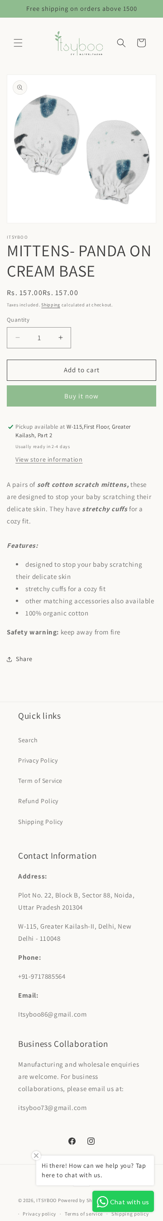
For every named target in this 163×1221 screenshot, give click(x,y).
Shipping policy (130, 1214)
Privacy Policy (38, 760)
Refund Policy (38, 801)
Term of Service (40, 781)
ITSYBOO (46, 1200)
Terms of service (84, 1214)
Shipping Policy (40, 822)
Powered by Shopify (81, 1200)
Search (28, 740)
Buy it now (81, 396)
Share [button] (24, 659)
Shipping (50, 305)
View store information (48, 459)
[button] (18, 43)
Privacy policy (39, 1214)
